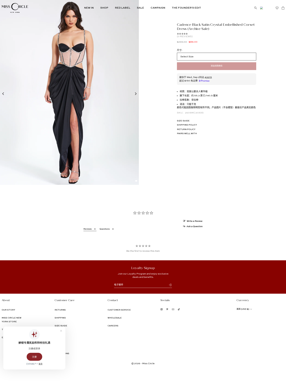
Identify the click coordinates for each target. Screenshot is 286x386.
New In (89, 8)
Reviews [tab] (87, 229)
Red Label (122, 8)
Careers (113, 326)
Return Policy (186, 129)
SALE (140, 8)
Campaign (158, 8)
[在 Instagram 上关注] (162, 309)
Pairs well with (187, 134)
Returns (60, 310)
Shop (104, 8)
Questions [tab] (104, 229)
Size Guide (183, 121)
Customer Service (119, 310)
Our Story (8, 310)
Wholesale (115, 318)
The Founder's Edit (186, 8)
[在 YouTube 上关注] (173, 309)
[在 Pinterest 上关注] (167, 309)
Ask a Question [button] (195, 226)
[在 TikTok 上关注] (179, 309)
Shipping (60, 318)
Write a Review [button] (194, 221)
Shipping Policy (187, 125)
